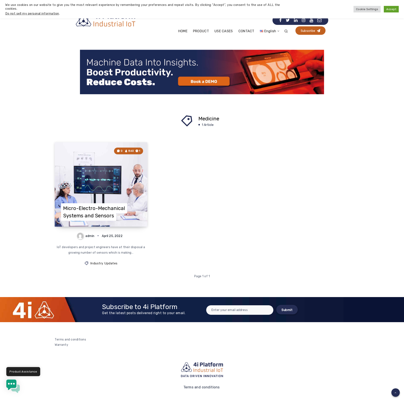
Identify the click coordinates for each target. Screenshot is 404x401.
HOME (182, 31)
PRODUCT (201, 31)
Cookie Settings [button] (367, 9)
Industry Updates (104, 263)
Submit (287, 310)
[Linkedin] (296, 20)
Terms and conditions (70, 339)
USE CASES (223, 31)
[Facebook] (280, 20)
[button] (13, 387)
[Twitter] (288, 20)
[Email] (319, 20)
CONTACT (246, 31)
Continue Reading (127, 214)
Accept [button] (391, 9)
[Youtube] (311, 20)
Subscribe (308, 31)
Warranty (61, 345)
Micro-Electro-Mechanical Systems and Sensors (94, 212)
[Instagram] (304, 20)
